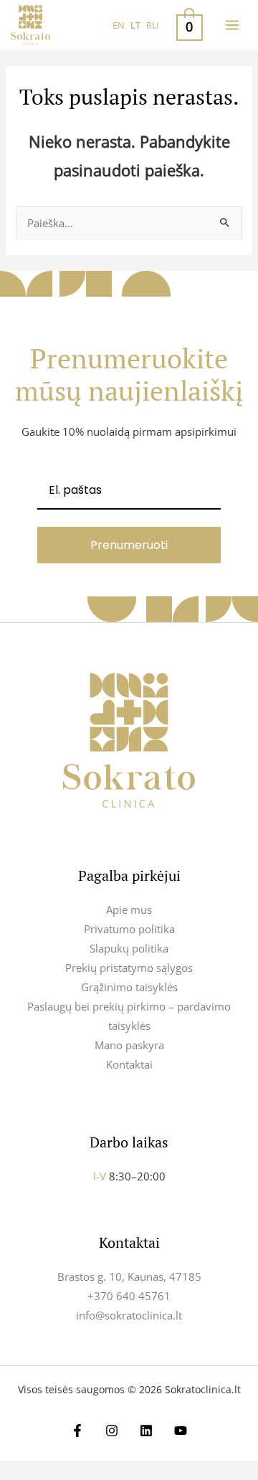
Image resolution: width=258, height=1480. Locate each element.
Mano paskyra (129, 1045)
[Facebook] (77, 1430)
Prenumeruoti (129, 545)
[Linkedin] (146, 1430)
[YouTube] (180, 1430)
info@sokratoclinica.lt (129, 1315)
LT (135, 25)
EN (119, 25)
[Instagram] (111, 1430)
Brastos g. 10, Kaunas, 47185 (129, 1276)
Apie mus (129, 909)
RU (152, 25)
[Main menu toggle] (232, 25)
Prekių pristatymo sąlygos (129, 967)
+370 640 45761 (129, 1296)
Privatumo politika (129, 929)
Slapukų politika (129, 948)
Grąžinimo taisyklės (129, 987)
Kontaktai (129, 1064)
